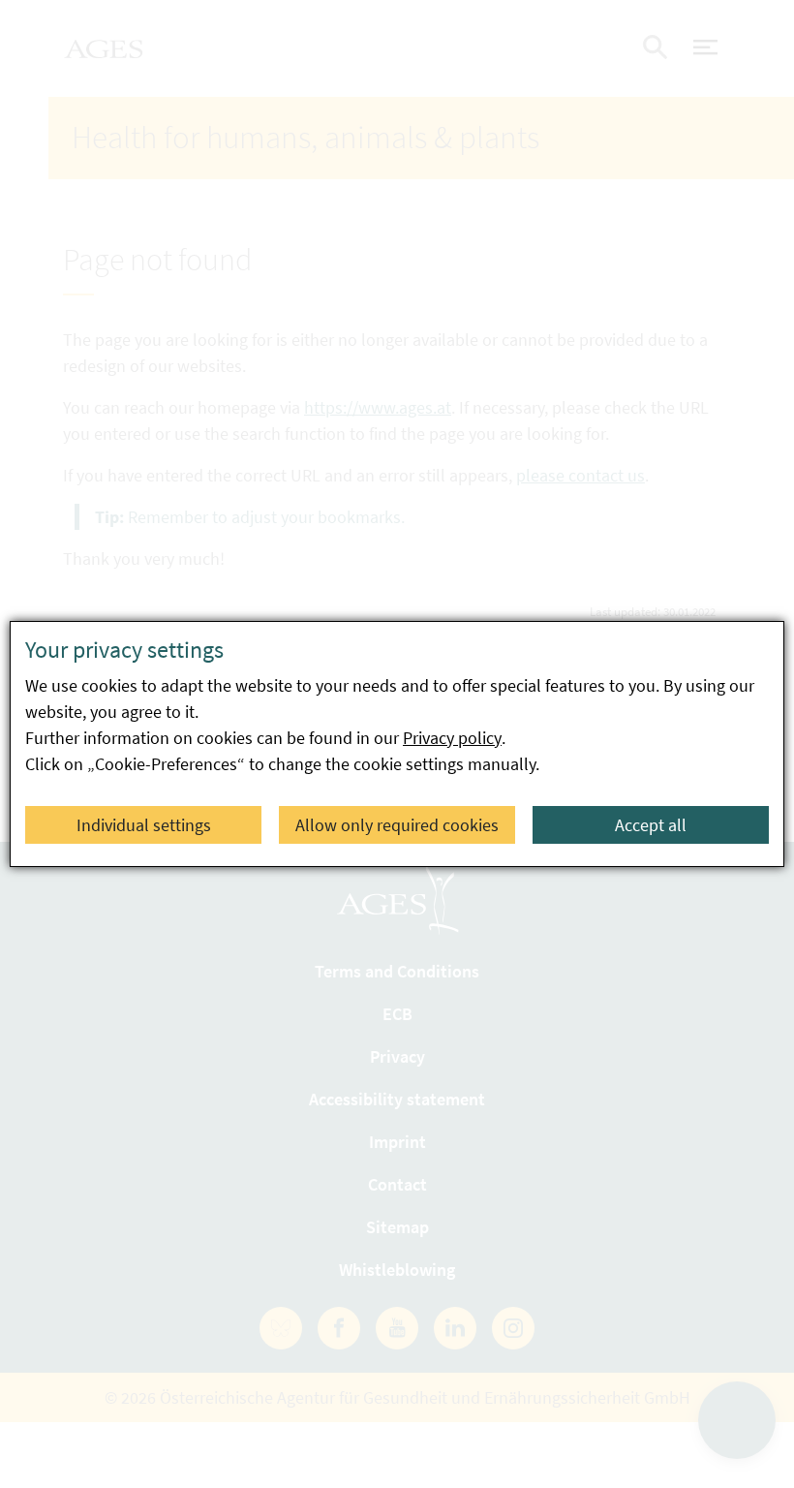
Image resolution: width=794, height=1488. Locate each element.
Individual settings (143, 825)
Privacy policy (452, 738)
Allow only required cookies (397, 825)
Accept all (651, 825)
